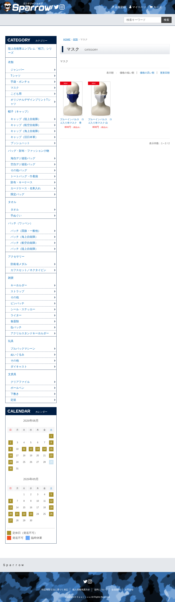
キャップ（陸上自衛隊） (26, 119)
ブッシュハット (20, 143)
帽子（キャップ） (19, 111)
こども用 (16, 93)
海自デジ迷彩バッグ (23, 158)
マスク (15, 87)
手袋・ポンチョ (20, 81)
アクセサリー (16, 256)
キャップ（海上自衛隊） (26, 131)
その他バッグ (19, 170)
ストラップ (17, 291)
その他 (15, 297)
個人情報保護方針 (81, 589)
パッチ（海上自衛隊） (24, 236)
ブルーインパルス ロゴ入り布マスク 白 (100, 121)
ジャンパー (17, 69)
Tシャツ (16, 75)
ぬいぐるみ (17, 354)
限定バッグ (17, 194)
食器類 (15, 321)
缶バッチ (16, 327)
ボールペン (17, 387)
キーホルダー (19, 285)
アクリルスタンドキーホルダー (30, 333)
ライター (16, 315)
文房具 (12, 374)
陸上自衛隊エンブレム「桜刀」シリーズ (30, 50)
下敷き (15, 393)
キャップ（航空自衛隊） (26, 125)
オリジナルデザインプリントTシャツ (31, 101)
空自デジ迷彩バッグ (23, 164)
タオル (12, 202)
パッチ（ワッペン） (20, 223)
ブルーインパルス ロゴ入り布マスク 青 (72, 121)
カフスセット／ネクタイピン (28, 270)
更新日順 (165, 72)
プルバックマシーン (23, 348)
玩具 (11, 341)
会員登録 (120, 7)
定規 (13, 399)
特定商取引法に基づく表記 (55, 589)
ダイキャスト (19, 366)
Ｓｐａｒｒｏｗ (13, 565)
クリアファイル (20, 381)
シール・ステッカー (23, 309)
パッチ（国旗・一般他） (26, 230)
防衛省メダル (19, 264)
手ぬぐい (16, 215)
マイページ (139, 7)
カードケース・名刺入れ (26, 188)
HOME (66, 39)
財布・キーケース (21, 182)
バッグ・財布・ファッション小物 (28, 150)
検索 (166, 19)
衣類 (75, 39)
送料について (100, 589)
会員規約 (116, 589)
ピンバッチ (17, 303)
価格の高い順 (147, 72)
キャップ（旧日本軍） (24, 137)
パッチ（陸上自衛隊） (24, 248)
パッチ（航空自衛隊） (24, 242)
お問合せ (129, 589)
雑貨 (11, 277)
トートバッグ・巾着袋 (24, 176)
